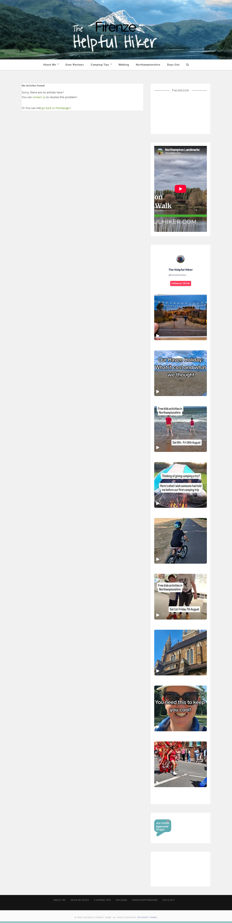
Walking (124, 64)
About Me (50, 64)
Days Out (173, 64)
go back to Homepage (55, 108)
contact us (39, 97)
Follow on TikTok (181, 283)
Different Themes (147, 917)
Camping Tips (100, 64)
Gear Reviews (74, 64)
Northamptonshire (148, 64)
